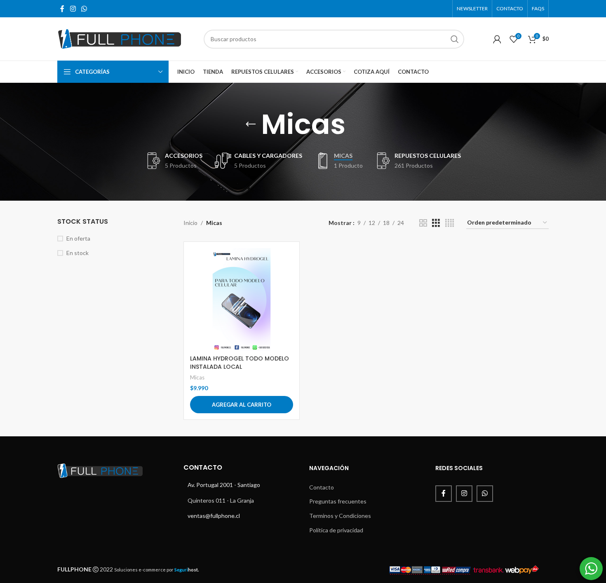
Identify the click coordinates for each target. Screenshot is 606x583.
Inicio (190, 222)
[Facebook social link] (62, 8)
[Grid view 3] (436, 223)
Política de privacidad (336, 530)
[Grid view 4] (449, 223)
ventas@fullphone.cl (214, 515)
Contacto (321, 487)
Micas (197, 377)
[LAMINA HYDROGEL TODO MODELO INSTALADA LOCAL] (241, 299)
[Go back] (250, 124)
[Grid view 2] (423, 223)
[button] (241, 404)
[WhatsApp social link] (83, 8)
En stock (77, 252)
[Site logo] (119, 38)
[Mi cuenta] (497, 39)
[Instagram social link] (72, 8)
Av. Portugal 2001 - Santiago (224, 484)
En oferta (78, 238)
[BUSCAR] (454, 39)
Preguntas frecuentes (337, 501)
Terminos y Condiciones (340, 515)
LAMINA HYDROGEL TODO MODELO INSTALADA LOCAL (239, 362)
